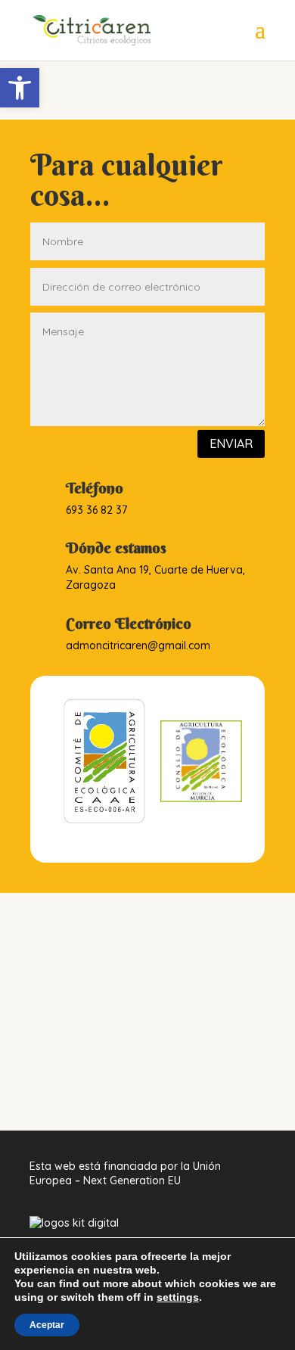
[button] (19, 87)
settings (178, 1297)
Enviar (231, 443)
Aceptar (47, 1325)
